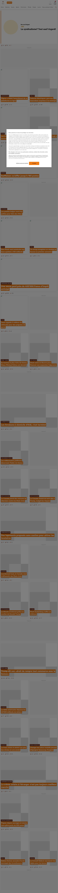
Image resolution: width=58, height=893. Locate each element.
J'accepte (34, 163)
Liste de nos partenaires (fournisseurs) (16, 158)
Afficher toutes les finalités (22, 163)
